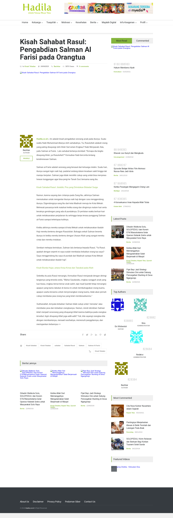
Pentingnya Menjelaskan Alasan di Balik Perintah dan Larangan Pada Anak (138, 425)
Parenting (129, 432)
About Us (24, 501)
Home (25, 22)
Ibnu (143, 323)
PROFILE (26, 158)
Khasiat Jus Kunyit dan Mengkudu (128, 153)
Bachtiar (57, 66)
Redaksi (139, 354)
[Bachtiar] (26, 141)
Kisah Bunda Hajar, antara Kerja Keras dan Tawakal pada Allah (64, 268)
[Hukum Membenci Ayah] (132, 53)
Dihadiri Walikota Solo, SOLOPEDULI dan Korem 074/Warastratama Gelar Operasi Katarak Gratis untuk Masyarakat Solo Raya (32, 399)
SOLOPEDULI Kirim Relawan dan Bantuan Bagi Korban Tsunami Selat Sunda (138, 442)
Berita (93, 22)
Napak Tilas (65, 406)
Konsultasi (117, 72)
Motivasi (66, 22)
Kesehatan (81, 22)
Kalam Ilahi (118, 206)
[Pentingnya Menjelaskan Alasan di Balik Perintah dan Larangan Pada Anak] (117, 427)
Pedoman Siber (72, 501)
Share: (23, 334)
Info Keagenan (127, 22)
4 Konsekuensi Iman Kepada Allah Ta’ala (131, 202)
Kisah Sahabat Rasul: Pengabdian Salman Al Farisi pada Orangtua (55, 49)
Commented (142, 40)
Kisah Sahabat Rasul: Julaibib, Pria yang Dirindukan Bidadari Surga (67, 187)
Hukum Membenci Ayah (124, 67)
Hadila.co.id (42, 139)
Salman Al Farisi (94, 345)
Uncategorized (119, 157)
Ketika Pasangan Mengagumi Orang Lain (131, 187)
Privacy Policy (54, 501)
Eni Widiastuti (121, 326)
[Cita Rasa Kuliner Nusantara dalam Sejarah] (117, 411)
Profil (142, 22)
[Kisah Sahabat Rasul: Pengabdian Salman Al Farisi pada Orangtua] (63, 100)
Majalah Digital (109, 22)
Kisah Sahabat (31, 345)
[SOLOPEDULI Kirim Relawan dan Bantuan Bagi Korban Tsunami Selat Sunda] (117, 443)
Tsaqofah (51, 22)
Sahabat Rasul (69, 345)
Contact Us (89, 501)
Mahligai (117, 191)
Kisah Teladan (30, 66)
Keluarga (36, 22)
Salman (81, 345)
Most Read (121, 40)
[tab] (121, 41)
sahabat (57, 345)
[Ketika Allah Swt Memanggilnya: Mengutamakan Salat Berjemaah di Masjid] (63, 379)
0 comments (84, 66)
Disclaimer (38, 501)
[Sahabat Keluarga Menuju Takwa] (37, 11)
